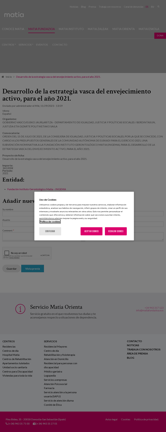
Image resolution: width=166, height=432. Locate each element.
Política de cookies (50, 221)
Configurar (50, 231)
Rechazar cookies (115, 231)
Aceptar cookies (91, 231)
